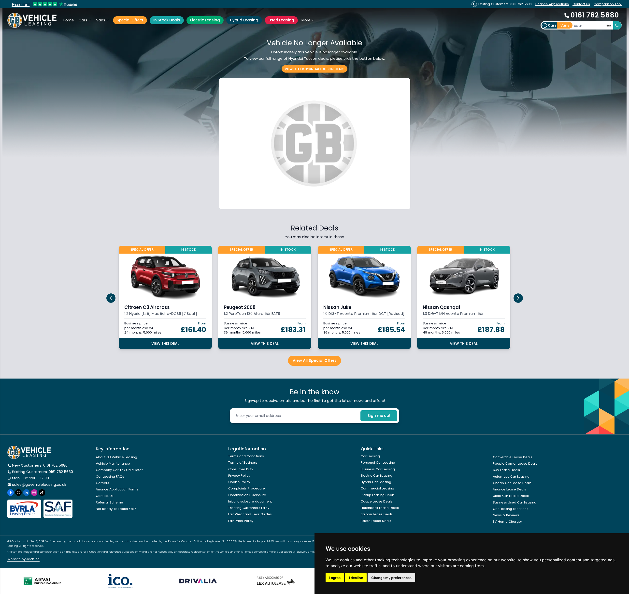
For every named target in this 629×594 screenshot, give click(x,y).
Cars (83, 20)
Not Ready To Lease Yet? (116, 508)
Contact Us (105, 495)
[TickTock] (42, 492)
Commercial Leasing (377, 488)
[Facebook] (10, 492)
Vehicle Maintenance (113, 463)
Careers (102, 483)
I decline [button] (356, 578)
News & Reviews (506, 515)
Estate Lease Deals (376, 520)
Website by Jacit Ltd (23, 559)
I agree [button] (335, 578)
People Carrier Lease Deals (515, 463)
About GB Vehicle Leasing (116, 457)
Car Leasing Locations (510, 508)
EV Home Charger (507, 521)
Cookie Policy (239, 482)
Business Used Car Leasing (514, 502)
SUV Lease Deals (506, 470)
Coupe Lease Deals (376, 501)
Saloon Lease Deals (377, 514)
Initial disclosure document (250, 501)
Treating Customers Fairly (248, 507)
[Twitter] (18, 492)
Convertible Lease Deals (512, 457)
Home (68, 20)
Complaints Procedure (246, 488)
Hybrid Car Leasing (376, 482)
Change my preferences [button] (391, 578)
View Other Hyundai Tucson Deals (314, 68)
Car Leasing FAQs (110, 476)
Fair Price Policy (240, 520)
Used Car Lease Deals (511, 495)
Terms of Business (242, 462)
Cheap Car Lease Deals (512, 483)
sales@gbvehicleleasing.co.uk (39, 484)
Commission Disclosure (247, 495)
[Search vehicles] (617, 25)
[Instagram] (34, 492)
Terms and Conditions (246, 456)
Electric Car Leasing (376, 475)
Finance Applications (552, 4)
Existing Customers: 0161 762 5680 (42, 471)
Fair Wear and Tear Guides (250, 514)
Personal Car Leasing (378, 462)
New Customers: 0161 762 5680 (40, 465)
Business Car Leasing (378, 469)
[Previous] (111, 298)
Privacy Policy (239, 475)
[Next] (518, 298)
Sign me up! (379, 415)
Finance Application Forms (117, 489)
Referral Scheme (109, 502)
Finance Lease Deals (509, 489)
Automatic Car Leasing (511, 476)
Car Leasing (370, 456)
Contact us (581, 4)
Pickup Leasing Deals (378, 495)
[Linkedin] (26, 492)
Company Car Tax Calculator (119, 470)
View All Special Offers (315, 360)
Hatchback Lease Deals (380, 507)
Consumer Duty (240, 469)
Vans (100, 20)
